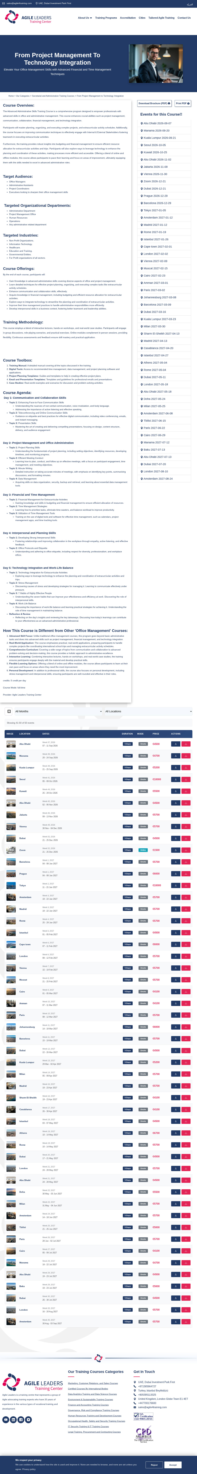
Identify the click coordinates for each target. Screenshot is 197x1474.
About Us (84, 18)
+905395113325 (147, 1394)
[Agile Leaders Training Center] (28, 17)
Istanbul (23, 932)
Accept (173, 1465)
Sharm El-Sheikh (28, 1097)
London (23, 956)
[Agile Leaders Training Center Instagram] (28, 1419)
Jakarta (23, 815)
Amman (23, 1003)
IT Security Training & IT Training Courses (88, 1426)
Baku (22, 1286)
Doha (22, 1192)
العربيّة (190, 4)
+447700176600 (147, 1403)
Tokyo (22, 885)
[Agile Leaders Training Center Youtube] (5, 1419)
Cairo (22, 991)
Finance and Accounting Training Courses (88, 1405)
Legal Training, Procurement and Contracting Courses (94, 1432)
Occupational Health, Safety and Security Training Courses (96, 1421)
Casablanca (25, 1109)
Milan (22, 1074)
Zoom (22, 850)
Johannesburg (27, 1027)
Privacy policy (29, 1469)
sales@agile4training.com (19, 3)
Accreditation (128, 18)
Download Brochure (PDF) (153, 103)
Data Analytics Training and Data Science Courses (92, 1394)
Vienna (23, 826)
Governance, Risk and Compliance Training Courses (93, 1410)
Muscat (23, 980)
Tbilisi (22, 1227)
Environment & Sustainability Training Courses (90, 1399)
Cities (142, 18)
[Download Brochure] (186, 744)
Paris (22, 1015)
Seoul (22, 779)
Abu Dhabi (24, 744)
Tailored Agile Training (162, 18)
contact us (184, 18)
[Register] (175, 744)
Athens (23, 1133)
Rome (22, 921)
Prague (23, 873)
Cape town (25, 944)
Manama (23, 756)
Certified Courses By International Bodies (88, 1388)
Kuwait (23, 791)
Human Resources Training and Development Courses (94, 1415)
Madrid (23, 909)
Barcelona (24, 862)
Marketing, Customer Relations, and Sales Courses (93, 1383)
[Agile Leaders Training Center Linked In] (13, 1419)
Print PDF (181, 103)
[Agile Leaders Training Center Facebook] (20, 1419)
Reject (154, 1465)
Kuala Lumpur (26, 767)
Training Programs (106, 18)
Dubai (22, 838)
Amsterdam (25, 897)
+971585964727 (147, 1386)
